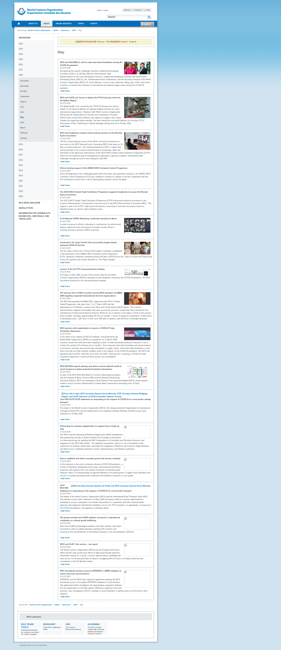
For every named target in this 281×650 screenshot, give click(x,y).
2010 (21, 191)
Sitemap (127, 10)
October (23, 91)
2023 (21, 59)
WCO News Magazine (29, 203)
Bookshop (49, 624)
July (22, 107)
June (22, 112)
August (23, 101)
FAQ (148, 10)
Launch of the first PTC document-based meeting (82, 269)
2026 (21, 44)
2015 (21, 165)
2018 (21, 150)
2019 (21, 144)
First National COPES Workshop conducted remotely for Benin (88, 218)
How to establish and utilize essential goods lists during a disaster (90, 458)
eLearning (94, 624)
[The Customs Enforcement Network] (82, 633)
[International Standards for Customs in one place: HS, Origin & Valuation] (38, 633)
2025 (21, 49)
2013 (21, 175)
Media (55, 30)
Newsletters (26, 208)
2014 (21, 170)
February (24, 133)
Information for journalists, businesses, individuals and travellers (35, 216)
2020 (74, 30)
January (23, 138)
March (22, 128)
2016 (21, 160)
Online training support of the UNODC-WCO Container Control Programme (93, 168)
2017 (21, 155)
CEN (68, 624)
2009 (21, 196)
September (24, 96)
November (24, 86)
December (24, 81)
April (22, 122)
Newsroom (65, 30)
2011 (21, 186)
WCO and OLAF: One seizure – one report (79, 544)
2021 (21, 70)
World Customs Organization (39, 30)
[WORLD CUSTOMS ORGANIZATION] (19, 24)
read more (65, 91)
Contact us (138, 10)
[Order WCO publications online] (60, 633)
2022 (21, 64)
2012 (21, 181)
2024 (21, 54)
